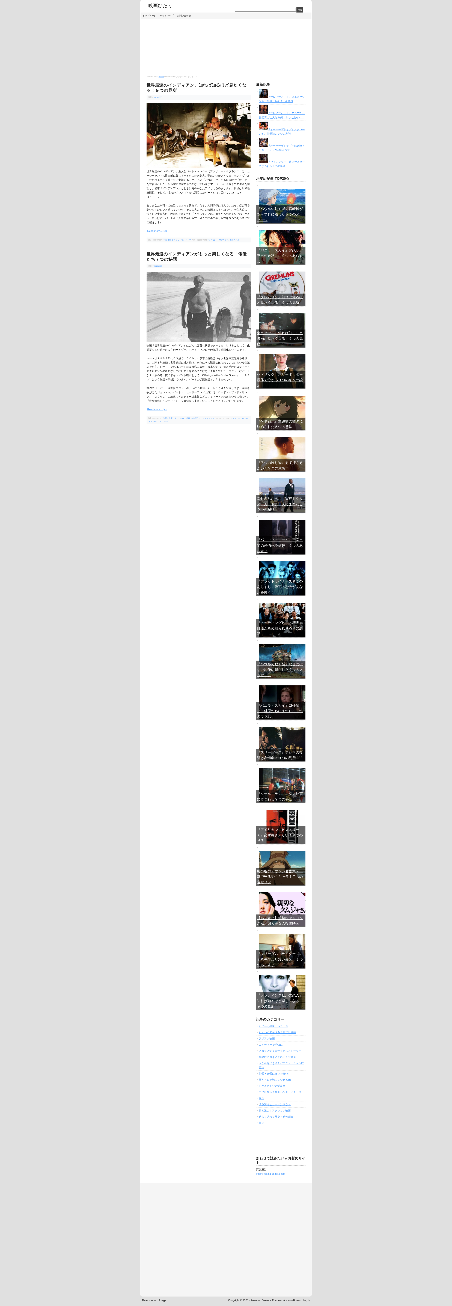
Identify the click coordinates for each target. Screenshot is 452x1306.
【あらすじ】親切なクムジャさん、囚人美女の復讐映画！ (280, 920)
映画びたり (160, 5)
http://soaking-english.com (270, 1173)
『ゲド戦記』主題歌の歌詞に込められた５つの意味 (280, 424)
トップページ (149, 15)
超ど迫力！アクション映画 (275, 1110)
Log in (306, 1300)
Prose (254, 1300)
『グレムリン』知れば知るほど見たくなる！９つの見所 (280, 299)
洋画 (165, 240)
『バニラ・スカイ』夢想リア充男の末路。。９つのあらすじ (280, 255)
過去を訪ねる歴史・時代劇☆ (276, 1116)
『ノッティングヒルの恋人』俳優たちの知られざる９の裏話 (280, 628)
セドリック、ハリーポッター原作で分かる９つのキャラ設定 (280, 380)
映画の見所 (234, 240)
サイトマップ (167, 15)
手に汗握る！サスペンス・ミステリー (281, 1092)
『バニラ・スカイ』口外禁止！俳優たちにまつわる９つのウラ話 (280, 711)
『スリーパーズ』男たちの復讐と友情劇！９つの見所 (280, 755)
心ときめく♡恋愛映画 (272, 1086)
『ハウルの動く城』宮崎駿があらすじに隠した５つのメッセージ (280, 214)
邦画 (261, 1123)
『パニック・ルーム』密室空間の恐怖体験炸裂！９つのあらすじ (280, 545)
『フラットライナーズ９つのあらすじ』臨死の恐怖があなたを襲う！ (280, 587)
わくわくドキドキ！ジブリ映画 (277, 1032)
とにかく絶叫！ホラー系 (273, 1026)
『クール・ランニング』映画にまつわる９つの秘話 (280, 796)
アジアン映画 (267, 1038)
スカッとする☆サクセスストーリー (280, 1050)
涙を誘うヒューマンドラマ (179, 240)
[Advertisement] (226, 47)
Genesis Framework (273, 1300)
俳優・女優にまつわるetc (174, 418)
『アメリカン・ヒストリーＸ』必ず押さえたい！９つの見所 (280, 835)
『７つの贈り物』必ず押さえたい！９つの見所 (280, 465)
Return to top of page (154, 1300)
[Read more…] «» (157, 230)
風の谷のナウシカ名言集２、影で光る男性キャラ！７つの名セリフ (280, 876)
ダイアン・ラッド (161, 421)
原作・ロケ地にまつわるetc (275, 1079)
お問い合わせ (184, 15)
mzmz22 (158, 97)
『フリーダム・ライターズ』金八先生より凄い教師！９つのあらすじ (280, 959)
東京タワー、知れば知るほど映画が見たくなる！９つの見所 (280, 338)
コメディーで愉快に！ (272, 1044)
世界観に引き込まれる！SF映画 (277, 1057)
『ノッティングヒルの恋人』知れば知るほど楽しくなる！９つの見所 (280, 1000)
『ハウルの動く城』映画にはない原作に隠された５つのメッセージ (280, 669)
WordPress (294, 1300)
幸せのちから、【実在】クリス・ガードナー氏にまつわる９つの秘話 (280, 504)
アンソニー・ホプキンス (218, 240)
